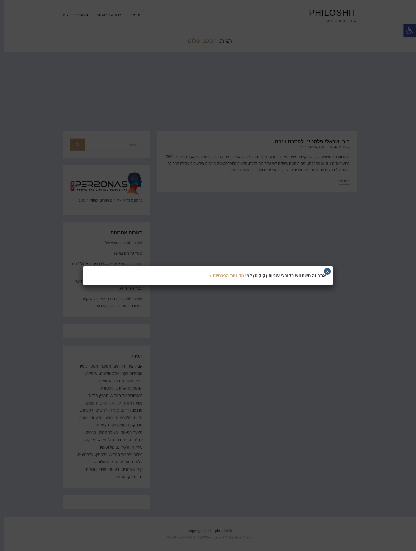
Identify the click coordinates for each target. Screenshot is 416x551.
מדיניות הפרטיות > (226, 276)
